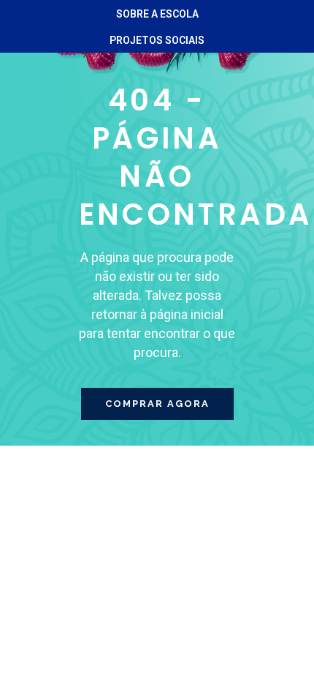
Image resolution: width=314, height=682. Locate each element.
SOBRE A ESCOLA (157, 14)
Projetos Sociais (157, 40)
